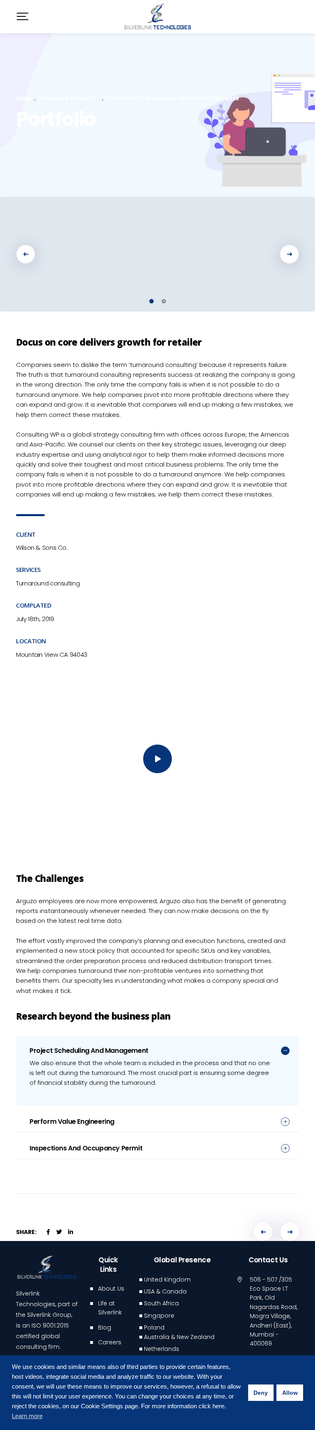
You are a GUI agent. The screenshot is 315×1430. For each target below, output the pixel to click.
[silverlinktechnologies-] (157, 16)
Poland (154, 1327)
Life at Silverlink (110, 1307)
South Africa (161, 1303)
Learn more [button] (27, 1415)
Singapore (159, 1316)
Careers (109, 1342)
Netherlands (161, 1349)
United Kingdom (167, 1279)
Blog (104, 1327)
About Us (111, 1288)
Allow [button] (290, 1392)
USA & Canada (165, 1291)
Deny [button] (260, 1392)
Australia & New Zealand (179, 1337)
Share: (26, 1232)
